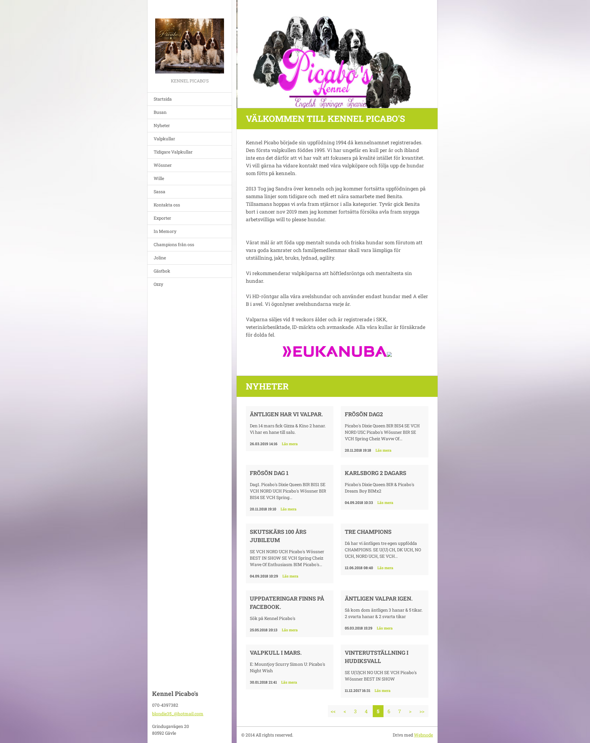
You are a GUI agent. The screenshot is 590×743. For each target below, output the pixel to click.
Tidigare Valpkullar (173, 152)
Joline (160, 258)
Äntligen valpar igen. (379, 598)
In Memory (165, 231)
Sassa (159, 191)
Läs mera (290, 443)
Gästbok (162, 271)
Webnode (423, 735)
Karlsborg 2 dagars (375, 473)
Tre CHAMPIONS (368, 531)
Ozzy (158, 284)
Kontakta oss (167, 205)
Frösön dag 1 (269, 473)
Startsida (163, 99)
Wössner (163, 165)
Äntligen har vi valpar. (286, 414)
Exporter (162, 218)
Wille (159, 178)
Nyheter (162, 125)
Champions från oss (174, 244)
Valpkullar (164, 139)
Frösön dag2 (364, 414)
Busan (160, 112)
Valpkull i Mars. (276, 652)
